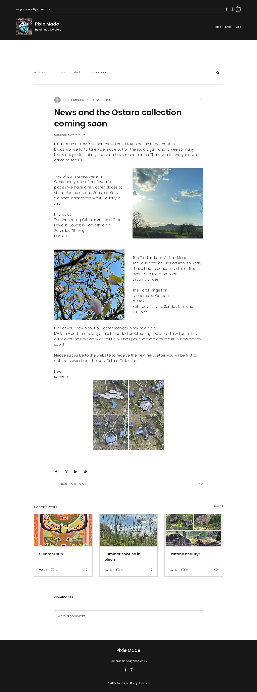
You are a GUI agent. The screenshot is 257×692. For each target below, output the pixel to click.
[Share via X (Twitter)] (66, 471)
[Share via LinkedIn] (76, 471)
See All (218, 506)
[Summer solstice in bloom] (129, 530)
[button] (238, 9)
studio (78, 72)
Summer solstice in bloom (122, 556)
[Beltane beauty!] (194, 530)
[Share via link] (86, 471)
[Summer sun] (63, 530)
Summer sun (51, 553)
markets (59, 72)
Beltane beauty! (184, 553)
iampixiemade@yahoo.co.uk (33, 9)
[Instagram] (232, 9)
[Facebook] (226, 9)
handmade (99, 72)
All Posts (40, 72)
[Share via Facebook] (56, 471)
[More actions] (200, 100)
